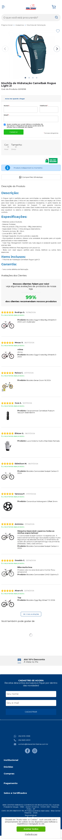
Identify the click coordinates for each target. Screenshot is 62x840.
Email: (6, 115)
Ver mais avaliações (31, 614)
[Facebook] (27, 753)
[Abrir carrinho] (55, 7)
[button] (25, 77)
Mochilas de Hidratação (36, 25)
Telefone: (44, 105)
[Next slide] (57, 49)
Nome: (7, 105)
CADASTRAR (31, 712)
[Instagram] (34, 753)
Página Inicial (7, 25)
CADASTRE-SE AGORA (31, 680)
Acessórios (19, 25)
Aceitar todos (31, 829)
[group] (31, 660)
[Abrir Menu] (3, 7)
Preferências (31, 834)
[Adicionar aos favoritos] (58, 31)
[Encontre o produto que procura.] (56, 17)
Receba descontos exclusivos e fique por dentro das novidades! (30, 684)
